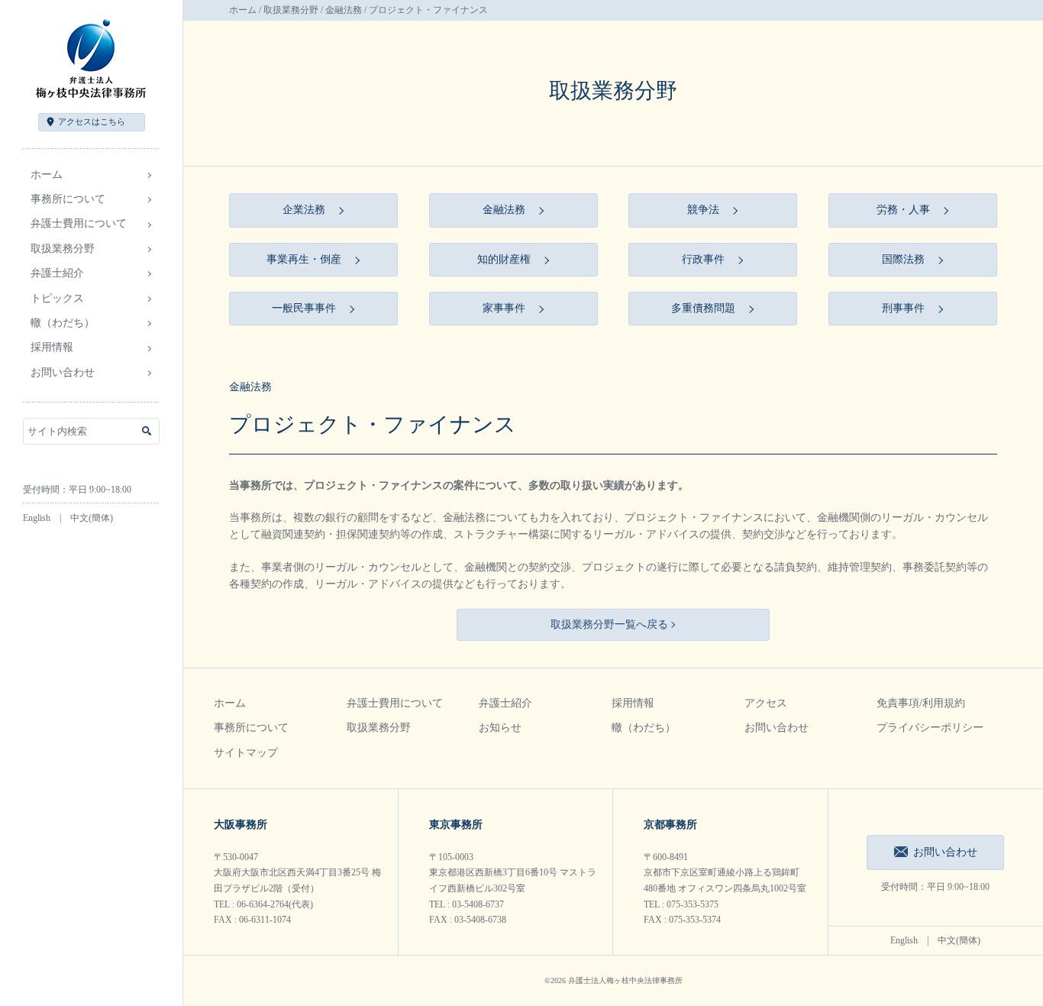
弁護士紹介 (505, 703)
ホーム (47, 174)
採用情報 (633, 703)
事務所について (251, 727)
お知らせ (500, 727)
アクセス (91, 121)
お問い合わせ (63, 372)
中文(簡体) (91, 518)
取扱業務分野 (290, 10)
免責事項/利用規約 (921, 703)
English (36, 518)
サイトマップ (246, 753)
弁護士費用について (395, 703)
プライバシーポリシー (930, 727)
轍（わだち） (63, 322)
